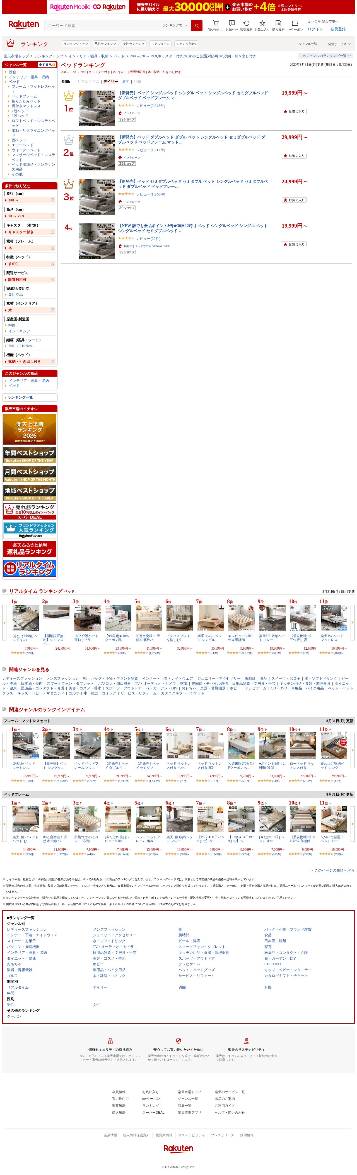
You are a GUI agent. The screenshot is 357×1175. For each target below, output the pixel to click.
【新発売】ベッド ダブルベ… (116, 765)
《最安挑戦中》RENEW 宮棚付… (302, 839)
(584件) (246, 780)
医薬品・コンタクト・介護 (42, 688)
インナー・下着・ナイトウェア (167, 678)
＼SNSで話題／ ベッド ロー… (332, 839)
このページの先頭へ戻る (334, 870)
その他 (17, 174)
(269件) (30, 653)
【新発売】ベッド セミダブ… (147, 765)
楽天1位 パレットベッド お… (25, 839)
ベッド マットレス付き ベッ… (179, 765)
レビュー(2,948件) (150, 106)
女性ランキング (133, 43)
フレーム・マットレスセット (33, 88)
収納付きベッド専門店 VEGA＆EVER (147, 246)
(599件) (338, 854)
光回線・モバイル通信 (210, 683)
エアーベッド (22, 145)
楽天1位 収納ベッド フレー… (272, 638)
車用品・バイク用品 (307, 688)
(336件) (307, 854)
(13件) (337, 780)
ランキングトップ (76, 43)
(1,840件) (154, 780)
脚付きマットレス (26, 106)
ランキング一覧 (20, 397)
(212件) (307, 780)
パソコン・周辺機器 (114, 683)
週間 (125, 81)
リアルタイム (160, 43)
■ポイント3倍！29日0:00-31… (271, 765)
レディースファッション (22, 678)
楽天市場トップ (16, 56)
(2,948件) (62, 780)
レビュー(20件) (148, 239)
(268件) (276, 854)
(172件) (91, 780)
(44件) (91, 854)
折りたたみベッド (26, 101)
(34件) (275, 780)
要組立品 (15, 294)
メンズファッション (62, 678)
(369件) (246, 854)
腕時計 (250, 678)
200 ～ (13, 200)
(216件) (153, 854)
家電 (183, 683)
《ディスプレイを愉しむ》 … (178, 638)
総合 (12, 72)
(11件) (214, 653)
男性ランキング (105, 43)
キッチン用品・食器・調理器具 (305, 683)
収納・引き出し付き (24, 361)
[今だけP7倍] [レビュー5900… (117, 839)
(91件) (183, 780)
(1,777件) (154, 653)
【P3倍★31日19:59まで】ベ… (241, 839)
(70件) (122, 653)
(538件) (30, 854)
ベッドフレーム (24, 96)
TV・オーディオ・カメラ (155, 683)
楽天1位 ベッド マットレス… (332, 638)
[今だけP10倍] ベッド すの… (25, 638)
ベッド (119, 56)
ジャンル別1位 (186, 43)
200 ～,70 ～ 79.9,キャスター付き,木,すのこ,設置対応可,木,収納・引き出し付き (193, 56)
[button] (232, 25)
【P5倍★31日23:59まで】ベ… (210, 839)
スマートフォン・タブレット (70, 683)
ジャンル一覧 (308, 43)
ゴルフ (74, 693)
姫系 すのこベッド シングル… (209, 638)
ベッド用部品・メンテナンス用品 (33, 166)
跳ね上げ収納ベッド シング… (332, 765)
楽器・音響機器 (213, 688)
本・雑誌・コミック (100, 693)
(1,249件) (216, 854)
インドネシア (19, 331)
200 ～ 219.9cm (20, 346)
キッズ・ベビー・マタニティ (40, 693)
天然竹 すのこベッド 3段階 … (86, 839)
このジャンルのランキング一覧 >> (325, 56)
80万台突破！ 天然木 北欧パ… (148, 638)
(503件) (276, 653)
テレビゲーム (256, 688)
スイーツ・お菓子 (285, 678)
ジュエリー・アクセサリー (219, 678)
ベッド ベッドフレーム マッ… (86, 765)
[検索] (196, 25)
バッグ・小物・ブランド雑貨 (114, 678)
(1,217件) (123, 780)
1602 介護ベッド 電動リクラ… (86, 638)
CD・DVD (279, 688)
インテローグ (132, 113)
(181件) (215, 780)
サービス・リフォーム (138, 693)
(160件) (338, 653)
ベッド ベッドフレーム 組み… (148, 839)
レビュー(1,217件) (150, 150)
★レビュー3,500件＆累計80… (240, 638)
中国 (12, 325)
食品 (263, 678)
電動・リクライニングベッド (33, 132)
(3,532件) (247, 653)
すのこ (13, 264)
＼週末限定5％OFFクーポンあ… (241, 765)
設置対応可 (17, 279)
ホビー (235, 688)
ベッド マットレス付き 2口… (209, 765)
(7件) (306, 653)
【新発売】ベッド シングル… (55, 765)
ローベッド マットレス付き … (302, 765)
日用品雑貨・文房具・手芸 (254, 683)
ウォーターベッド (26, 150)
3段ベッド (20, 116)
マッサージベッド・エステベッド (33, 157)
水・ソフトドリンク (321, 678)
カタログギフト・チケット (182, 693)
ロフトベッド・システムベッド (33, 123)
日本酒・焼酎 (32, 683)
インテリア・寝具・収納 (88, 56)
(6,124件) (123, 854)
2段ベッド (20, 111)
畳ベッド (19, 140)
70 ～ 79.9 (16, 216)
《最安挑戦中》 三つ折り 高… (301, 638)
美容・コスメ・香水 (85, 688)
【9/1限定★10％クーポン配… (117, 638)
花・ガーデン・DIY (161, 688)
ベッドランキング (83, 65)
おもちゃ (189, 688)
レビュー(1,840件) (150, 194)
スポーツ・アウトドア (123, 688)
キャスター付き (21, 232)
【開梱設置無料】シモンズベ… (53, 640)
